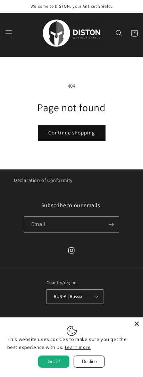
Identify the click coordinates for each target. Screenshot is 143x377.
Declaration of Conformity (43, 180)
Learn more (78, 347)
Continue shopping (71, 132)
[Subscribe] (111, 224)
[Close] (136, 323)
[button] (8, 33)
